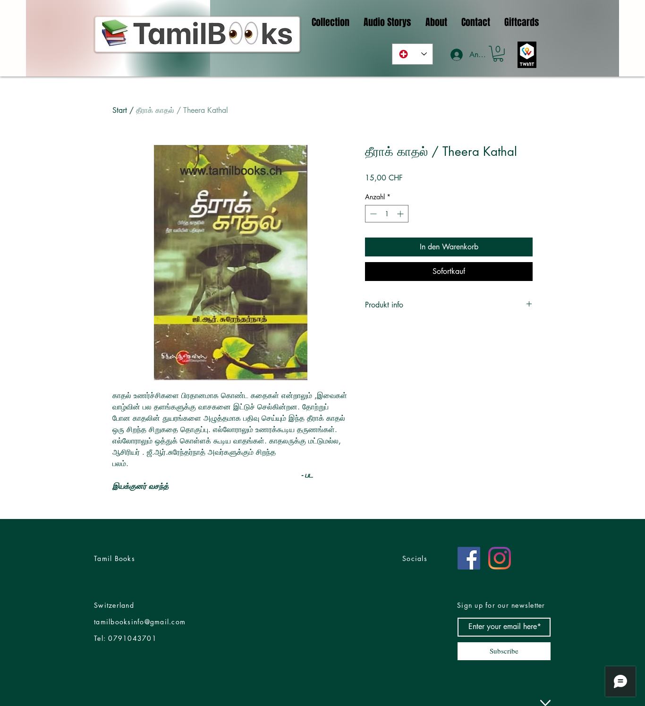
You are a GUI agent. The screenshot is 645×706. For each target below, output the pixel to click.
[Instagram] (499, 558)
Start (119, 110)
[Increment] (401, 213)
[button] (498, 54)
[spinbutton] (386, 213)
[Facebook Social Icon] (469, 558)
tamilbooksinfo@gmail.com (140, 621)
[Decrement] (372, 213)
